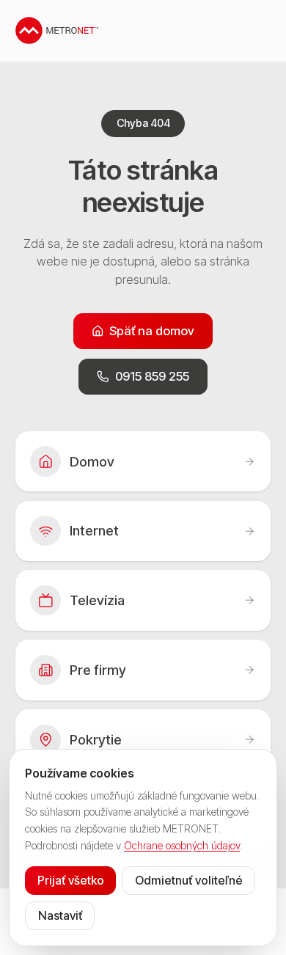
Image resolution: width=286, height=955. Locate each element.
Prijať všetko (70, 880)
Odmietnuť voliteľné (189, 880)
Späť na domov (151, 330)
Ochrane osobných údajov (182, 845)
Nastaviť (60, 915)
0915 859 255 (152, 376)
